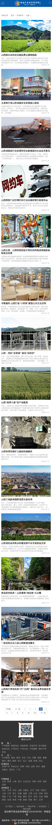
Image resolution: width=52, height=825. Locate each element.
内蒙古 (5, 770)
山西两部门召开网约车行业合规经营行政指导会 (24, 200)
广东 (18, 770)
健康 (45, 758)
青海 (14, 800)
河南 (27, 766)
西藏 (46, 797)
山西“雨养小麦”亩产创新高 (14, 402)
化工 (25, 761)
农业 (24, 758)
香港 (30, 800)
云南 (41, 797)
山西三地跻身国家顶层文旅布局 (16, 499)
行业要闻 (6, 758)
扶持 (39, 781)
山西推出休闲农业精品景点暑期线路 (19, 55)
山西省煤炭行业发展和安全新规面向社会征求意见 (25, 151)
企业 (4, 781)
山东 (35, 793)
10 (28, 713)
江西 (30, 793)
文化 (29, 758)
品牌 (4, 785)
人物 (14, 781)
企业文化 (27, 781)
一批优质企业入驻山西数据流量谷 (18, 643)
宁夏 (20, 800)
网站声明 (31, 806)
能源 (39, 758)
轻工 (20, 761)
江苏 (9, 793)
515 (35, 713)
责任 (20, 781)
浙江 (14, 793)
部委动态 (15, 746)
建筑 (14, 761)
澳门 (35, 800)
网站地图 (27, 809)
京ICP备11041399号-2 (41, 820)
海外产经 (42, 749)
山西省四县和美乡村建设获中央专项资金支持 (23, 543)
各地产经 (6, 766)
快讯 (4, 752)
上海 (4, 793)
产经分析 (24, 749)
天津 (9, 790)
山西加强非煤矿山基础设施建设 (16, 451)
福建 (43, 766)
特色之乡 (15, 766)
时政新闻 (24, 746)
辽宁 (32, 790)
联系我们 (43, 806)
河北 (14, 790)
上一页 (17, 709)
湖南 (4, 797)
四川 (38, 766)
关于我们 (9, 806)
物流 (4, 761)
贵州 (35, 797)
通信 (9, 761)
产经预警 (33, 749)
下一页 (43, 713)
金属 (30, 761)
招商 (22, 766)
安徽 (20, 793)
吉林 (37, 790)
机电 (35, 761)
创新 (45, 781)
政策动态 (6, 749)
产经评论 (15, 749)
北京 (4, 790)
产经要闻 (6, 746)
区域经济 (20, 15)
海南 (20, 797)
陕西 (4, 800)
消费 (34, 758)
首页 (12, 15)
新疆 (25, 800)
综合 (41, 761)
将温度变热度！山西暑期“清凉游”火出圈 (21, 593)
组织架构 (20, 806)
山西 (27, 15)
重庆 (25, 797)
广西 (14, 797)
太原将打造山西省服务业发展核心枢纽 (20, 103)
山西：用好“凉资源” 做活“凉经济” (18, 353)
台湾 (41, 800)
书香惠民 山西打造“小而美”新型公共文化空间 (23, 303)
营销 (34, 781)
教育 (18, 758)
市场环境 (33, 746)
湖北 (46, 793)
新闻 (9, 781)
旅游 (13, 758)
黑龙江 (12, 770)
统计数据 (42, 746)
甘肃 (9, 800)
